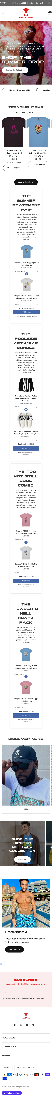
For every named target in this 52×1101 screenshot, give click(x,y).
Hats (26, 809)
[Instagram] (23, 1025)
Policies (8, 1038)
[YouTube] (29, 1025)
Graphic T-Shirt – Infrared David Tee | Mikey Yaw (14, 153)
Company (9, 1047)
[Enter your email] (47, 993)
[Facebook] (17, 1025)
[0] (48, 13)
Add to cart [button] (27, 310)
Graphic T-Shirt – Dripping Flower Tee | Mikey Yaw (38, 153)
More (6, 1056)
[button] (15, 70)
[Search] (45, 13)
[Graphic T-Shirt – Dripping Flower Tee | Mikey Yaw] (38, 132)
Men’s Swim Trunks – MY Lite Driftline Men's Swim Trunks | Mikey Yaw (26, 398)
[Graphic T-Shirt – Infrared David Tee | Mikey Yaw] (13, 132)
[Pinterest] (35, 1024)
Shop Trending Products (26, 112)
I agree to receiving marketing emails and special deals (25, 998)
